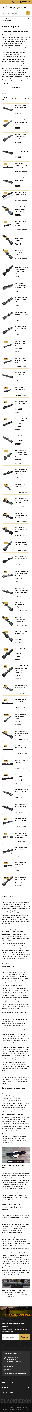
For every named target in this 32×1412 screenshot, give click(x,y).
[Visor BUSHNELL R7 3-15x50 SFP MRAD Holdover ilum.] (7, 254)
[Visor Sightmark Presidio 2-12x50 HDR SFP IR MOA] (7, 516)
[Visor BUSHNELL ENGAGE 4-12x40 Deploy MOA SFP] (7, 620)
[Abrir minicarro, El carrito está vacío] (28, 7)
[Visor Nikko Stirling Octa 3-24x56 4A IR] (7, 196)
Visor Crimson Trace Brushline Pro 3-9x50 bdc (21, 559)
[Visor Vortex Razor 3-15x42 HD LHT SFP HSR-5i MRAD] (7, 423)
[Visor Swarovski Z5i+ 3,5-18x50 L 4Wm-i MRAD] (7, 301)
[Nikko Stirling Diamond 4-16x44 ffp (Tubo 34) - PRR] (7, 167)
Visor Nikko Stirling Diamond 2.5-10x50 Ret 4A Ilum (20, 224)
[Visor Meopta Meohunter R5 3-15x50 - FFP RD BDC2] (7, 439)
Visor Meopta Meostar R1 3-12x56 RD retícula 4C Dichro (21, 733)
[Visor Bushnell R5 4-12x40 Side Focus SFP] (7, 487)
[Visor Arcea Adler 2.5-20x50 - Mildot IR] (7, 181)
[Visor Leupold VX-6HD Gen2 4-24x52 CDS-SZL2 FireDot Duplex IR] (7, 456)
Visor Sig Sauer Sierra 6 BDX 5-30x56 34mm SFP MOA (21, 573)
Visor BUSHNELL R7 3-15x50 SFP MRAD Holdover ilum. (21, 253)
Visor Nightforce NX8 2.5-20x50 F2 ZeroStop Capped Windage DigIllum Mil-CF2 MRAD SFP (21, 269)
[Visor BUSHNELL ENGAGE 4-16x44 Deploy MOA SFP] (7, 606)
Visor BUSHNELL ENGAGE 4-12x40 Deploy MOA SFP (20, 619)
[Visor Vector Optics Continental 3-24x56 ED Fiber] (7, 138)
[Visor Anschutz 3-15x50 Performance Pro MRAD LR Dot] (7, 286)
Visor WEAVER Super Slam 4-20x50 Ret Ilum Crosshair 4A (21, 850)
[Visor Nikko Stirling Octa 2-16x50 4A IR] (7, 749)
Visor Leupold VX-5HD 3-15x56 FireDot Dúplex (21, 716)
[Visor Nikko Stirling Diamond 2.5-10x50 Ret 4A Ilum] (7, 225)
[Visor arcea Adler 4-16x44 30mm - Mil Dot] (7, 152)
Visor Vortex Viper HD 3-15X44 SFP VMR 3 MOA (21, 472)
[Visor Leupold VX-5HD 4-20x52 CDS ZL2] (7, 881)
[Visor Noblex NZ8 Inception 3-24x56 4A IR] (7, 346)
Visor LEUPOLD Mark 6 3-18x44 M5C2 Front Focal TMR (21, 651)
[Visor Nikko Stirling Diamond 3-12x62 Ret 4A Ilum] (7, 822)
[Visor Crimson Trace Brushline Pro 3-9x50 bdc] (7, 560)
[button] (16, 88)
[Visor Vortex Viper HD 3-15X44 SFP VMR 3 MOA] (7, 473)
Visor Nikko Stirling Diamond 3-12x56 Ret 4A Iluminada (21, 835)
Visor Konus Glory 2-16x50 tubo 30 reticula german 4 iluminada (21, 590)
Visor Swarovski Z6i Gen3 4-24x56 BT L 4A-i (20, 329)
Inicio (3, 19)
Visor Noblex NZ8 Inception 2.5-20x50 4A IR (20, 360)
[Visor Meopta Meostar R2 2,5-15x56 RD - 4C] (7, 807)
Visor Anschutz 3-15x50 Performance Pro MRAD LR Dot (20, 285)
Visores (10, 19)
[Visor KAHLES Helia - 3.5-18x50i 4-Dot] (7, 866)
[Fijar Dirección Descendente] (29, 98)
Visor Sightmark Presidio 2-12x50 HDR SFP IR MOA (21, 515)
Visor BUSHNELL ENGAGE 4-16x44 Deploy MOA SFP (20, 605)
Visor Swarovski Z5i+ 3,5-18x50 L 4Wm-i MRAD (21, 300)
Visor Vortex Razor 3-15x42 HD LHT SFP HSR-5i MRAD (21, 421)
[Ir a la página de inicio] (14, 7)
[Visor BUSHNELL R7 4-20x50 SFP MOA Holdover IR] (7, 239)
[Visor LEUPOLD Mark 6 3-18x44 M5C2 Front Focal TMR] (7, 653)
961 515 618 (17, 2)
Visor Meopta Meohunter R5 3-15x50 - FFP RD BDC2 (21, 438)
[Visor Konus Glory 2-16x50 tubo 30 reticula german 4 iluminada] (7, 591)
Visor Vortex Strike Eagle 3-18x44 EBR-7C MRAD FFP (21, 501)
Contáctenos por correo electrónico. (17, 1373)
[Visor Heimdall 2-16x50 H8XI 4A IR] (7, 390)
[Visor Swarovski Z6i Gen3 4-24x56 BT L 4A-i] (7, 330)
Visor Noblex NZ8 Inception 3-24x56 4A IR (21, 343)
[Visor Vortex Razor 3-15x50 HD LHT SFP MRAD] (7, 406)
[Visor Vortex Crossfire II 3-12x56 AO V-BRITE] (7, 688)
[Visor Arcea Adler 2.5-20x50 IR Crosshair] (7, 109)
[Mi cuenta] (25, 7)
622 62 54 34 (26, 2)
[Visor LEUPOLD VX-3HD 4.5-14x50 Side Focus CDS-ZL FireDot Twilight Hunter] (7, 671)
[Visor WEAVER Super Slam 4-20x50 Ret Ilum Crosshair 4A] (7, 851)
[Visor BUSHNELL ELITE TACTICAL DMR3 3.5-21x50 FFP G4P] (7, 636)
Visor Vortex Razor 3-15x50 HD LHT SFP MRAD (21, 404)
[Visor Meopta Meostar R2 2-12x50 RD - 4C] (7, 793)
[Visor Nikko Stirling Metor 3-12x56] (7, 703)
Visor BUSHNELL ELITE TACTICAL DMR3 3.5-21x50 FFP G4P (21, 634)
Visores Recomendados (20, 19)
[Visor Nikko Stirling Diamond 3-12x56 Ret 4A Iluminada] (7, 836)
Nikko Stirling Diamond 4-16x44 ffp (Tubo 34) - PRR (21, 166)
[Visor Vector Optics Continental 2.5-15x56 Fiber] (7, 123)
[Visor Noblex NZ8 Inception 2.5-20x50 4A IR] (7, 361)
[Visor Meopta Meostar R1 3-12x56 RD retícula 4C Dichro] (7, 735)
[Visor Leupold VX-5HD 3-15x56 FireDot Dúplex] (7, 719)
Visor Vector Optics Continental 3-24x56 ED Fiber (21, 137)
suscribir (24, 1337)
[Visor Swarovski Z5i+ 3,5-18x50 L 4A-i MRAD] (7, 315)
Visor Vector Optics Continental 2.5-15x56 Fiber (21, 122)
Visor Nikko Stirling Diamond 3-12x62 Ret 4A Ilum (21, 821)
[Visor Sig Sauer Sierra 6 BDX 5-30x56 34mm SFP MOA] (7, 576)
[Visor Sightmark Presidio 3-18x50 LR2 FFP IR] (7, 531)
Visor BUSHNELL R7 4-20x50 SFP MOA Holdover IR (21, 238)
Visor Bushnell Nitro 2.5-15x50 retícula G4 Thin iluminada (21, 209)
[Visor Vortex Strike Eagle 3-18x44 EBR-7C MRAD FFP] (7, 502)
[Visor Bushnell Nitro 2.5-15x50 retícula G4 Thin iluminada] (7, 210)
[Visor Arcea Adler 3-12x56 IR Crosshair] (7, 376)
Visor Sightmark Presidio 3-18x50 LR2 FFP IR (21, 530)
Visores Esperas (6, 20)
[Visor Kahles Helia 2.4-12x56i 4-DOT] (7, 764)
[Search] (28, 13)
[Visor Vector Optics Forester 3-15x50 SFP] (7, 545)
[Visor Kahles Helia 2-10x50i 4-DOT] (7, 778)
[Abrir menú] (3, 7)
